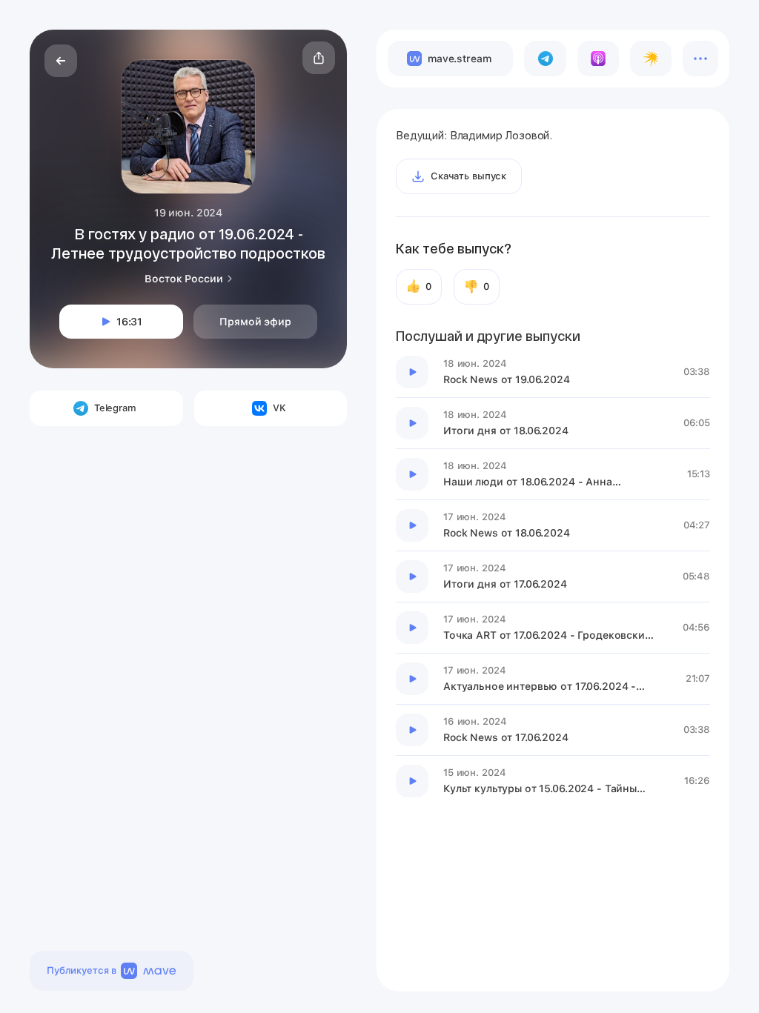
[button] (318, 57)
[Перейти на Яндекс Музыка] (651, 58)
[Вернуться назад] (60, 60)
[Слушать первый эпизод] (412, 372)
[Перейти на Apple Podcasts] (598, 58)
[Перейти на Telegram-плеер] (545, 58)
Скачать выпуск (468, 176)
